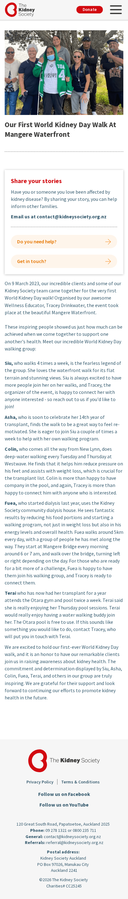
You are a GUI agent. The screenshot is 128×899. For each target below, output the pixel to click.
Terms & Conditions (80, 782)
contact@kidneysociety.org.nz (72, 836)
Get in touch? (31, 261)
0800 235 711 (84, 830)
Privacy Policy (39, 782)
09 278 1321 (56, 830)
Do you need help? (37, 241)
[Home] (22, 9)
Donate (90, 9)
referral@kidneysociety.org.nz (74, 842)
